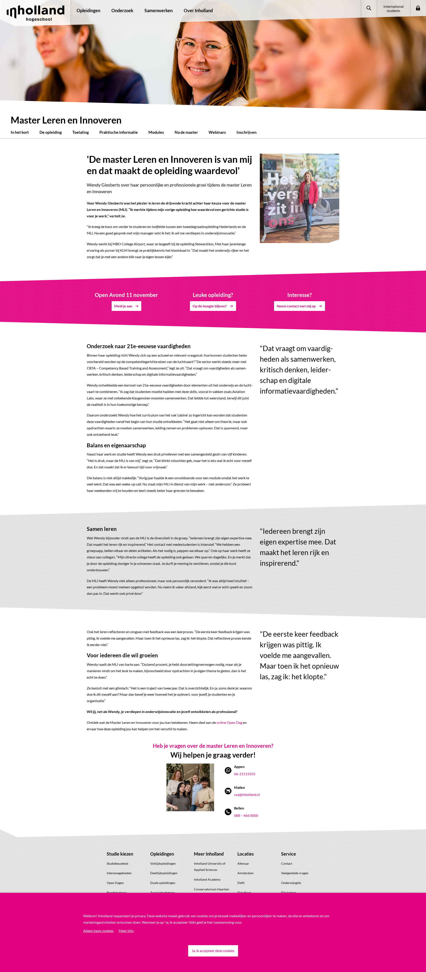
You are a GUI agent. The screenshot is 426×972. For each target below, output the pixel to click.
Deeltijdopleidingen (164, 873)
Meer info (126, 931)
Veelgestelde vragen (294, 873)
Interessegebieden (119, 873)
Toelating (80, 132)
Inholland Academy (207, 879)
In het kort (20, 132)
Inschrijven (246, 132)
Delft (241, 883)
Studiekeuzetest (117, 863)
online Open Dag (229, 722)
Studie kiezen (120, 853)
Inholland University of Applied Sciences (209, 867)
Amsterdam (245, 873)
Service (288, 853)
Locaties (245, 853)
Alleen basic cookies (98, 931)
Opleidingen (162, 853)
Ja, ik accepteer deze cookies (213, 950)
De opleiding (50, 132)
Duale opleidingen (162, 883)
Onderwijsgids (291, 883)
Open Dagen (115, 883)
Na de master (186, 132)
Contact (286, 863)
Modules (156, 132)
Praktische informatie (118, 132)
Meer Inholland (209, 853)
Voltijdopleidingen (163, 863)
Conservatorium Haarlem (211, 889)
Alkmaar (243, 863)
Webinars (217, 132)
